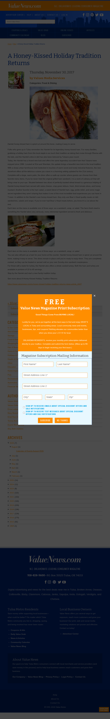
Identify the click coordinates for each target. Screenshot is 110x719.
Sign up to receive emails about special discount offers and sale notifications (56, 407)
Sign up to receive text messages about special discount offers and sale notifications (54, 412)
